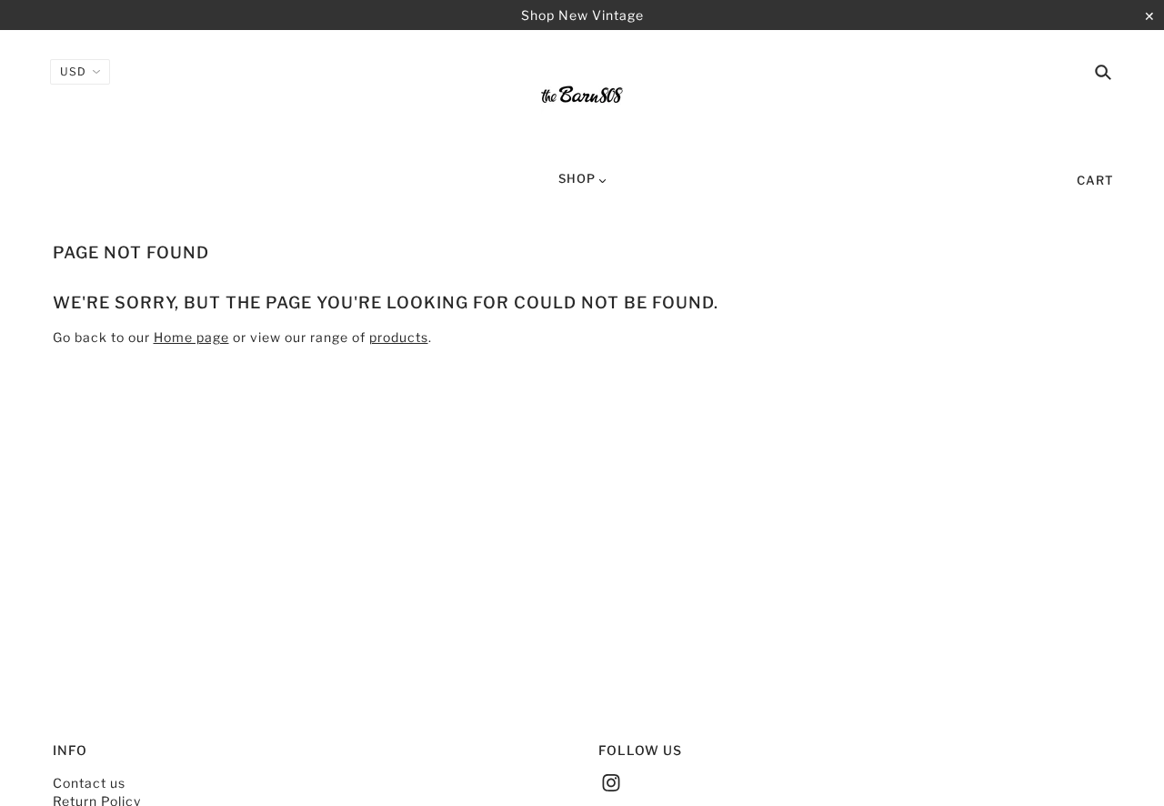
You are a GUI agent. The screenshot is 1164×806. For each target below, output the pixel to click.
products (398, 337)
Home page (191, 337)
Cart (1095, 180)
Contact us (89, 783)
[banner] (582, 98)
